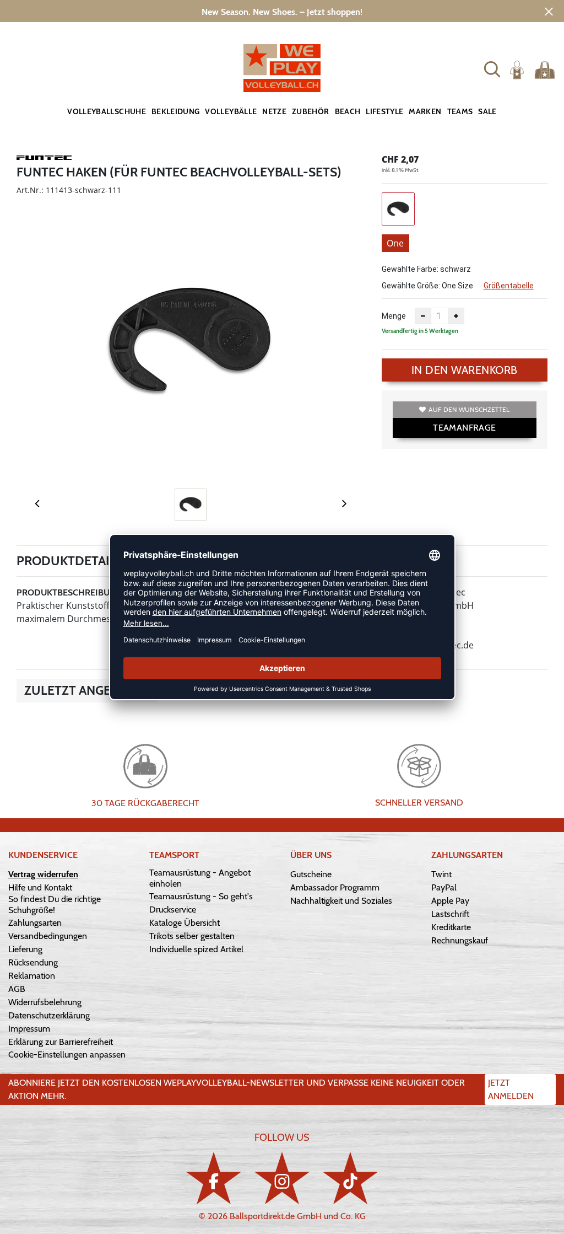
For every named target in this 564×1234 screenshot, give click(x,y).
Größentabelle (509, 285)
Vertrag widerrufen (43, 874)
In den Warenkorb (464, 370)
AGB (16, 989)
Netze (274, 111)
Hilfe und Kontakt (40, 887)
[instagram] (282, 1178)
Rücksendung (33, 962)
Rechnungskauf (459, 940)
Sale (487, 111)
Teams (460, 111)
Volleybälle (231, 111)
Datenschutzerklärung (49, 1015)
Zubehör (310, 111)
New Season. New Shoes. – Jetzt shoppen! (282, 12)
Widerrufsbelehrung (45, 1002)
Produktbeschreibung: (70, 592)
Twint (441, 874)
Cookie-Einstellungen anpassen (67, 1054)
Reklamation (31, 975)
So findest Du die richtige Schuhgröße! (54, 904)
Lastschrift (450, 914)
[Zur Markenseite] (44, 159)
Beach (348, 111)
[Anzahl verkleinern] (423, 316)
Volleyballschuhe (106, 111)
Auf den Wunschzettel (469, 409)
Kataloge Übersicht (184, 923)
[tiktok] (350, 1178)
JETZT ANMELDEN (511, 1089)
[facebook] (213, 1178)
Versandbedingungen (47, 936)
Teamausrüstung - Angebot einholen (200, 878)
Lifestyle (384, 111)
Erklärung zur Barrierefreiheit (60, 1042)
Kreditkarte (451, 927)
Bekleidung (175, 111)
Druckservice (172, 909)
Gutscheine (311, 874)
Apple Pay (450, 900)
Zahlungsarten (35, 923)
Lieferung (25, 949)
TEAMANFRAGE (464, 427)
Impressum (29, 1028)
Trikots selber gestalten (192, 936)
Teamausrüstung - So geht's (201, 896)
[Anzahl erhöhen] (456, 316)
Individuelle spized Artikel (196, 949)
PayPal (444, 887)
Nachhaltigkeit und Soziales (341, 900)
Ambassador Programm (334, 887)
